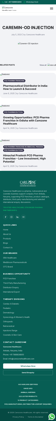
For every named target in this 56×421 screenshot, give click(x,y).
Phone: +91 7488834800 (13, 355)
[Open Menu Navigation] (52, 8)
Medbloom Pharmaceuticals (15, 262)
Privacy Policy (18, 417)
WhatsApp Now (28, 366)
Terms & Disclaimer (35, 417)
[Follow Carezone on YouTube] (23, 217)
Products (7, 238)
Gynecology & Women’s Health (16, 317)
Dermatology (8, 312)
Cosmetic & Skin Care (12, 335)
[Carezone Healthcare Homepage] (11, 8)
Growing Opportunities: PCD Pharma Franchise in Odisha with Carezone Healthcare (26, 120)
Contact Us (8, 247)
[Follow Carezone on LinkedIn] (17, 217)
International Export (11, 292)
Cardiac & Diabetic (11, 304)
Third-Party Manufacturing (14, 283)
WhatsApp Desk (32, 2)
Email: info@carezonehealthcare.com (18, 359)
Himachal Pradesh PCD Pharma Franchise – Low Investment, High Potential (24, 158)
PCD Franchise (9, 278)
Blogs (5, 243)
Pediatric (7, 308)
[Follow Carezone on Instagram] (11, 217)
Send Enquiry (28, 372)
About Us (7, 234)
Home (5, 230)
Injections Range (10, 330)
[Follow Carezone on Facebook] (5, 217)
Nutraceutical (8, 326)
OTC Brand (8, 267)
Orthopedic (8, 321)
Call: (13, 2)
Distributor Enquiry (11, 287)
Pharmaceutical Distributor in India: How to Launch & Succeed (25, 87)
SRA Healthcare (10, 258)
